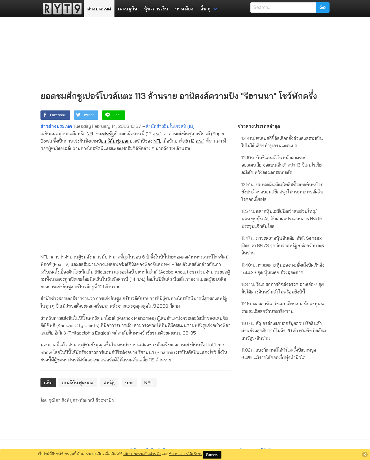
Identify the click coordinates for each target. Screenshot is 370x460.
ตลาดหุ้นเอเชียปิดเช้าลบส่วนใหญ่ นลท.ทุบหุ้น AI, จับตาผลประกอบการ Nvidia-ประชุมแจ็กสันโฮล (282, 218)
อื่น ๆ (205, 9)
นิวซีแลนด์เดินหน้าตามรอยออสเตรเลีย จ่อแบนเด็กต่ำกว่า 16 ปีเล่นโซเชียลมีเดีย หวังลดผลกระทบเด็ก (281, 165)
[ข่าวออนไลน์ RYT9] (60, 8)
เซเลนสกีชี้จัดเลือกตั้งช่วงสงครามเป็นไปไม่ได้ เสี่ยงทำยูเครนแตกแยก (282, 142)
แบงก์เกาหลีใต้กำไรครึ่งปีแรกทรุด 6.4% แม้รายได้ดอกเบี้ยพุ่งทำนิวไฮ (278, 353)
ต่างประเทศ (99, 9)
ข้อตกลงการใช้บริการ (185, 453)
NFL (91, 133)
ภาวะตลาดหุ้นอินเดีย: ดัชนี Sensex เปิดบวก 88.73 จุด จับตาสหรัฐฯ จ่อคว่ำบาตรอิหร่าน (282, 245)
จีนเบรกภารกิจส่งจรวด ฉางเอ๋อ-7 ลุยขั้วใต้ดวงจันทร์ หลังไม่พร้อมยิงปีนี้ (282, 288)
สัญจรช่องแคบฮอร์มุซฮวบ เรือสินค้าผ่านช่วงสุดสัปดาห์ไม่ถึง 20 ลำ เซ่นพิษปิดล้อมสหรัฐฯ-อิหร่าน (283, 330)
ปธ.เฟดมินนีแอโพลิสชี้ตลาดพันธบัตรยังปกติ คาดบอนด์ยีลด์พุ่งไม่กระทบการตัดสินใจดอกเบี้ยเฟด (282, 192)
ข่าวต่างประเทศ (56, 126)
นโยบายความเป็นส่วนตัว (142, 453)
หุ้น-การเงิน (156, 9)
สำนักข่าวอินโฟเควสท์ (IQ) (170, 126)
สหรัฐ (108, 133)
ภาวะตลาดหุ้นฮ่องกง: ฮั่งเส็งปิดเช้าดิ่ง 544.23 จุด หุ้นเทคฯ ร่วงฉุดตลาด (282, 268)
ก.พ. (156, 133)
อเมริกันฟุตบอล (115, 141)
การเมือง (184, 9)
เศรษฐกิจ (127, 9)
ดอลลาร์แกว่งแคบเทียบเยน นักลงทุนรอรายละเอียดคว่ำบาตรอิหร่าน (283, 307)
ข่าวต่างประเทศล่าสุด (259, 126)
